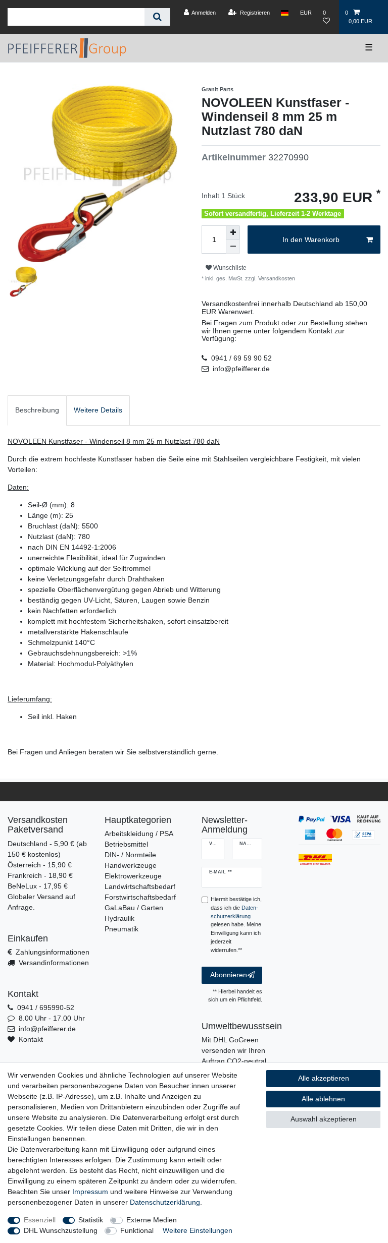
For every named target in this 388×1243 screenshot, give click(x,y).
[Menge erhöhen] (233, 232)
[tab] (37, 410)
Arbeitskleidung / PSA (139, 834)
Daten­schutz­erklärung (165, 1202)
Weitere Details (98, 410)
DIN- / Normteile (130, 855)
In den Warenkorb (311, 239)
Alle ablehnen (323, 1099)
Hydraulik (119, 918)
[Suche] (157, 17)
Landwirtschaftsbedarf (140, 886)
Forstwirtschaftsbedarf (140, 897)
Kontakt (31, 1039)
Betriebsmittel (126, 844)
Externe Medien (151, 1220)
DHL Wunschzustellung (61, 1230)
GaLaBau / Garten (134, 908)
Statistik (90, 1220)
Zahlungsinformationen (52, 952)
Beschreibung (37, 410)
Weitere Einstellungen (197, 1230)
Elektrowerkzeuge (133, 876)
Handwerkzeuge (131, 865)
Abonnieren (228, 975)
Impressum (90, 1192)
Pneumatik (121, 929)
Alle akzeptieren (323, 1078)
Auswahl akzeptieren (323, 1119)
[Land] (284, 12)
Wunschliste (229, 267)
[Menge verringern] (233, 247)
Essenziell (40, 1220)
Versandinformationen (54, 963)
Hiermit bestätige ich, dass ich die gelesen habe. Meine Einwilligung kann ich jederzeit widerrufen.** (236, 924)
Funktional (137, 1230)
